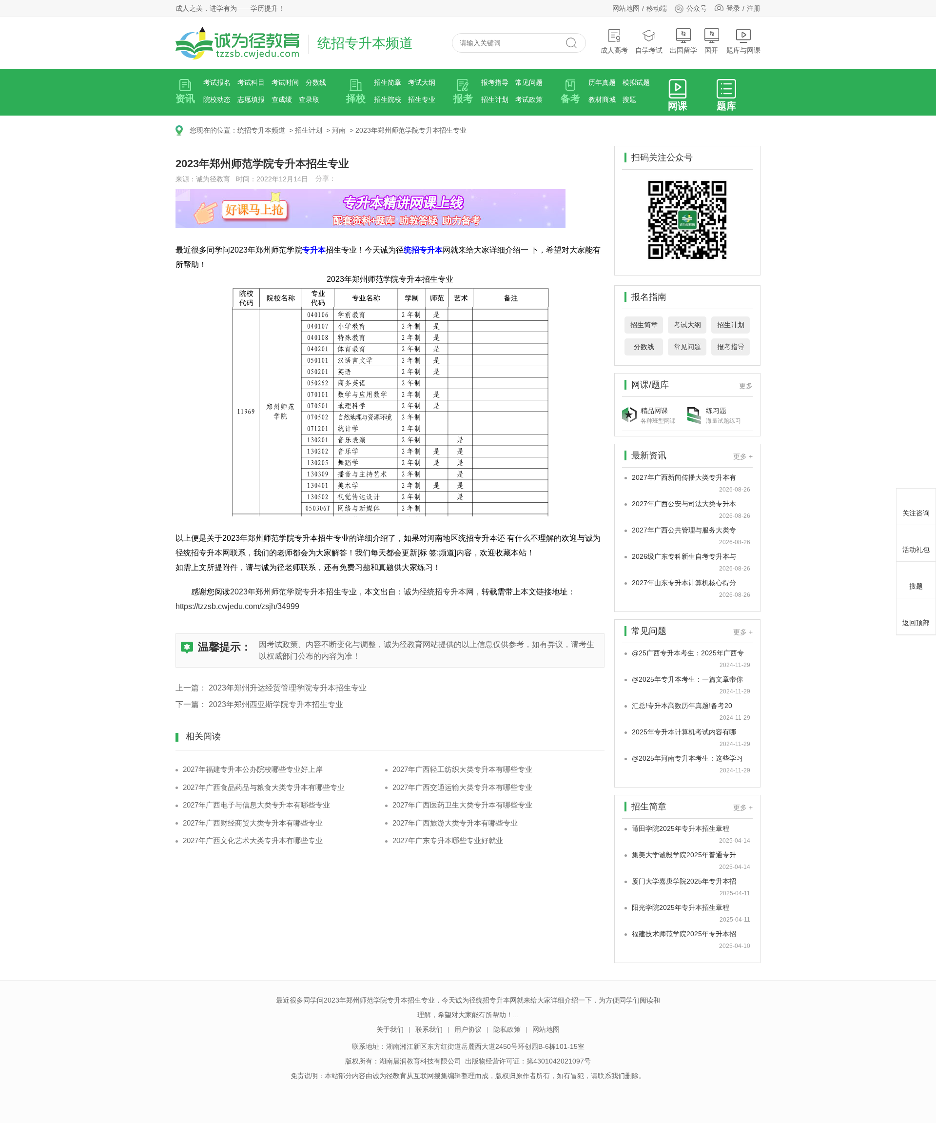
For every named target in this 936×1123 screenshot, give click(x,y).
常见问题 (529, 82)
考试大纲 (421, 82)
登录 (733, 8)
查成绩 (282, 99)
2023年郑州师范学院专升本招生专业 (411, 130)
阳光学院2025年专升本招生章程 (680, 907)
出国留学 (683, 50)
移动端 (656, 8)
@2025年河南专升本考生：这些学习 (687, 758)
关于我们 (390, 1029)
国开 (711, 50)
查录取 (309, 99)
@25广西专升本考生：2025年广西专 (688, 653)
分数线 (316, 82)
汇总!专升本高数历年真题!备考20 (682, 705)
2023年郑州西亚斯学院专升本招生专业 (276, 704)
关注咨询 (916, 513)
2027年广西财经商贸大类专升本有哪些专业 (253, 823)
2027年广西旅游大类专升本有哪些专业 (455, 823)
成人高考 (614, 50)
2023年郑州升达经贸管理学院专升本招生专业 (288, 688)
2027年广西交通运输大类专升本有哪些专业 (462, 787)
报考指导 (494, 82)
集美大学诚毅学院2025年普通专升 (684, 855)
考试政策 (529, 99)
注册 (753, 8)
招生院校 (387, 99)
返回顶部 (916, 623)
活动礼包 (916, 549)
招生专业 (421, 99)
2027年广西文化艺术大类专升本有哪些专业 (253, 840)
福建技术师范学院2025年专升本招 (684, 934)
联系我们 (429, 1029)
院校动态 (217, 99)
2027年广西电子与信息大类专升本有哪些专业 (256, 805)
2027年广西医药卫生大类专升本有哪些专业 (462, 805)
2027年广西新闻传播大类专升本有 (684, 477)
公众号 (696, 8)
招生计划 (494, 99)
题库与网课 (743, 50)
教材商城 (602, 99)
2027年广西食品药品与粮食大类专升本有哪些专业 (264, 787)
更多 (746, 386)
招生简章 (387, 82)
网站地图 (626, 8)
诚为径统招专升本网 (439, 592)
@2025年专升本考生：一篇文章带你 (687, 679)
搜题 (629, 99)
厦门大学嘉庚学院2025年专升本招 (684, 881)
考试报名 (217, 82)
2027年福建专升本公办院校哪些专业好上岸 (253, 769)
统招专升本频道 (261, 130)
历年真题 (602, 82)
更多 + (743, 456)
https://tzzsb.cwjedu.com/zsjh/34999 (237, 606)
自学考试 (649, 50)
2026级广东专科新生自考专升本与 (684, 556)
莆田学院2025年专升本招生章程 (680, 828)
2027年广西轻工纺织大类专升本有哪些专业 (462, 769)
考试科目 (251, 82)
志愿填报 (251, 99)
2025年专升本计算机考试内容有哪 (684, 732)
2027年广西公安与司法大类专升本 (684, 504)
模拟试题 (636, 82)
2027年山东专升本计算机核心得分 (684, 583)
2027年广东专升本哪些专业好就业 (447, 840)
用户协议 (468, 1029)
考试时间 (285, 82)
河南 (339, 130)
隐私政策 (507, 1029)
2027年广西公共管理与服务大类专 (684, 530)
